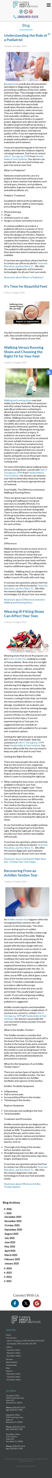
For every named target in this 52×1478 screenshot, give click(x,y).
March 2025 (11, 1255)
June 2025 (10, 1242)
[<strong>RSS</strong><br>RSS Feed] (49, 34)
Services (9, 1359)
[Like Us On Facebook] (21, 12)
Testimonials (11, 1365)
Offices (9, 1347)
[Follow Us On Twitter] (26, 12)
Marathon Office (14, 1353)
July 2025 (10, 1238)
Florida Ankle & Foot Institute (23, 158)
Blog (8, 1368)
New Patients (11, 1362)
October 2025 (12, 1225)
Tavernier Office (13, 1350)
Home (8, 1335)
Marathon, (9, 266)
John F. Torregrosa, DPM (17, 156)
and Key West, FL (24, 266)
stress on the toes (17, 658)
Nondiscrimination (29, 1466)
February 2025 (12, 1259)
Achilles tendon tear (17, 919)
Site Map (19, 1466)
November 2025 (13, 1221)
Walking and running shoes (18, 400)
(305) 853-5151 (28, 17)
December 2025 (13, 1216)
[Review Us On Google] (31, 12)
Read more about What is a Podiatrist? (23, 277)
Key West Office (14, 1356)
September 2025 (13, 1229)
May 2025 (10, 1246)
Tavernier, (42, 263)
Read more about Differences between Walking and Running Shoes (24, 601)
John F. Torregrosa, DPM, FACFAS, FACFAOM (25, 1341)
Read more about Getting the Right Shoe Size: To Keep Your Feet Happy (25, 860)
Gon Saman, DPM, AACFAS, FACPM (21, 1343)
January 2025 (12, 1263)
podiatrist (11, 83)
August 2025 (11, 1233)
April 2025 (10, 1250)
